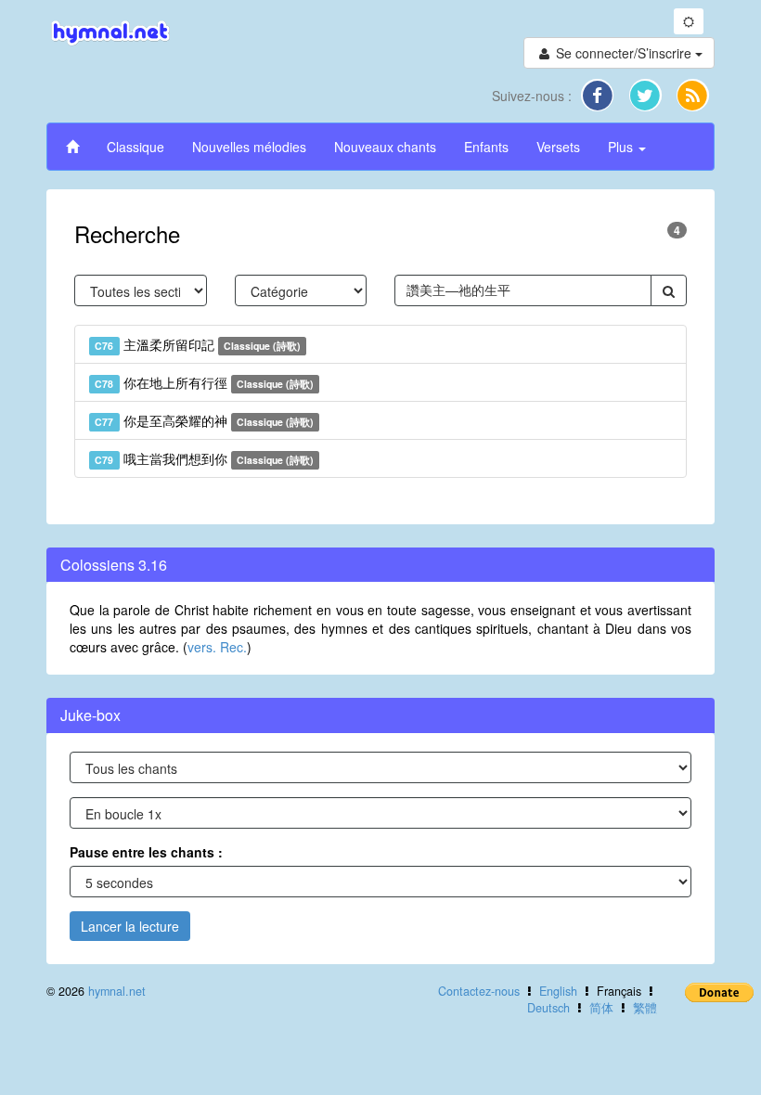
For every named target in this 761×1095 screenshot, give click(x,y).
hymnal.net (117, 991)
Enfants (486, 146)
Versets (558, 146)
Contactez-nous (479, 991)
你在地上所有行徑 (204, 382)
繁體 (645, 1007)
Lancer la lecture (130, 926)
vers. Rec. (217, 647)
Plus (622, 146)
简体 (601, 1007)
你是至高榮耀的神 (204, 420)
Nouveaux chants (385, 146)
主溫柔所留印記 (198, 344)
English (558, 991)
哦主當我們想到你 (204, 458)
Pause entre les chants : (146, 852)
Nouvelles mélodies (249, 146)
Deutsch (548, 1007)
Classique (135, 146)
